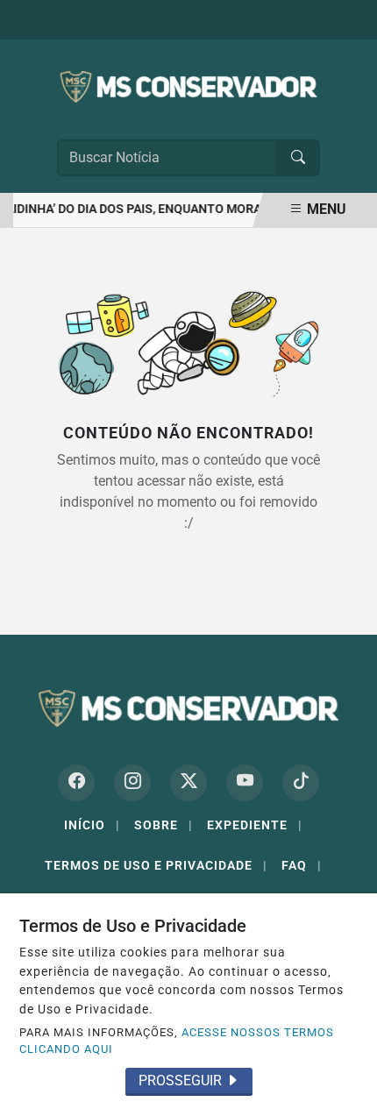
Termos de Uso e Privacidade (156, 865)
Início (92, 825)
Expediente (254, 825)
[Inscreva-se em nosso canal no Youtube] (244, 782)
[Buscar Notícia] (298, 157)
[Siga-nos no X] (188, 782)
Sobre (163, 825)
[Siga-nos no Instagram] (132, 782)
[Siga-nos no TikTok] (300, 782)
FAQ (301, 865)
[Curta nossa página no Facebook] (76, 782)
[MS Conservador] (188, 85)
